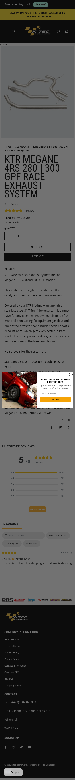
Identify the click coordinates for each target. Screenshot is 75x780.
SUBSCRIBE (55, 399)
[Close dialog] (70, 374)
